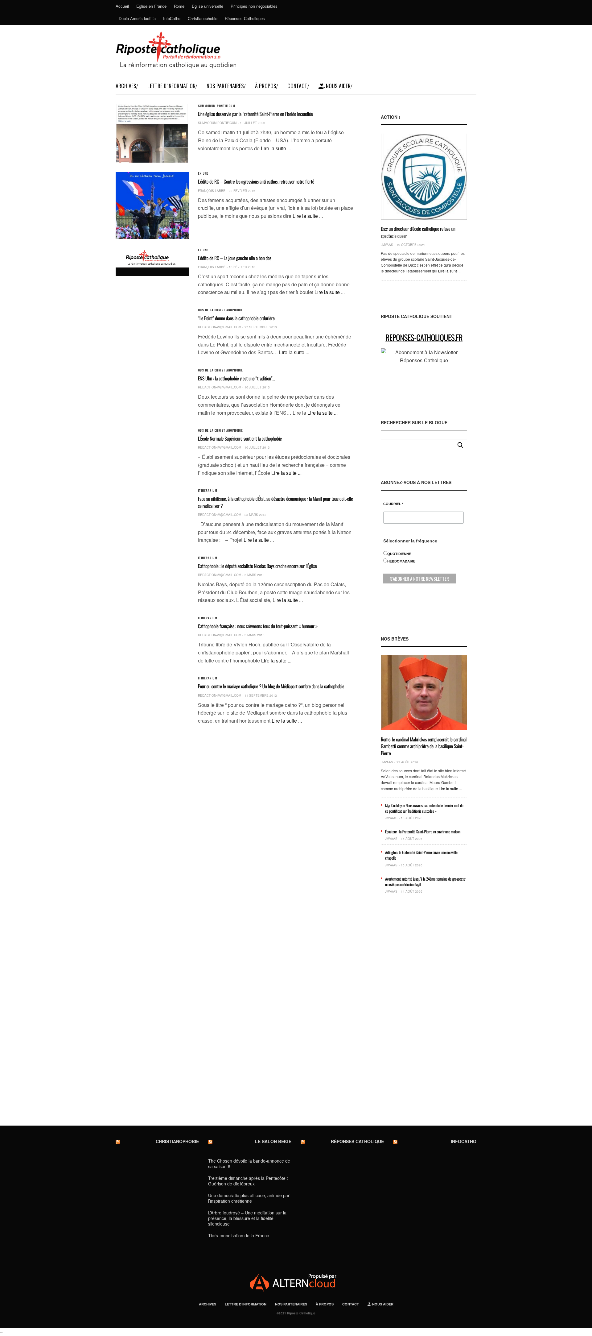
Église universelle (207, 6)
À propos (265, 86)
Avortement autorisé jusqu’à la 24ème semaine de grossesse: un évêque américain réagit (425, 881)
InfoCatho (171, 18)
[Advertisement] (424, 1014)
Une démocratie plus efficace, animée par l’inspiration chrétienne (249, 1198)
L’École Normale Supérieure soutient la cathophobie (240, 438)
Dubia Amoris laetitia (137, 18)
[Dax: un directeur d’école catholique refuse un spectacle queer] (424, 177)
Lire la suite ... (276, 148)
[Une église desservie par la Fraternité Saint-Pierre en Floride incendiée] (152, 133)
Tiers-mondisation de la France (238, 1235)
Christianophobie (202, 18)
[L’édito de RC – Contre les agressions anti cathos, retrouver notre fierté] (152, 205)
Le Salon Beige (273, 1141)
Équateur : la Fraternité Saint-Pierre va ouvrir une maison (422, 831)
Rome (179, 6)
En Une (203, 173)
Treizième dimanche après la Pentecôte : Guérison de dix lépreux (248, 1181)
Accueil (122, 6)
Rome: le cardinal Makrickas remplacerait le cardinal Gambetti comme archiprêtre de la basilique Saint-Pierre (424, 746)
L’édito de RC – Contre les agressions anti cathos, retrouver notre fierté (256, 181)
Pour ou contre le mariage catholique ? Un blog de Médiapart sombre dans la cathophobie (271, 686)
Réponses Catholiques (245, 18)
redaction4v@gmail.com (219, 327)
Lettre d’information (171, 86)
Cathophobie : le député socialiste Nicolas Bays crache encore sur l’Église (257, 566)
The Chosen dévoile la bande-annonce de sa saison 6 (249, 1163)
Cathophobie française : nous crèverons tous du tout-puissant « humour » (258, 626)
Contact (297, 86)
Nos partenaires (225, 86)
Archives (126, 86)
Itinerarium (207, 490)
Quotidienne (399, 554)
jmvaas (387, 245)
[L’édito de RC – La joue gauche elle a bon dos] (152, 258)
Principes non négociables (254, 6)
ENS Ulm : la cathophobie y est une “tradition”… (236, 378)
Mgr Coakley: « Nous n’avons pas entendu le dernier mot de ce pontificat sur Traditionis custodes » (424, 808)
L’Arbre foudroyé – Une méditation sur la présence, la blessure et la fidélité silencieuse (247, 1218)
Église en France (151, 6)
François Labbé (211, 191)
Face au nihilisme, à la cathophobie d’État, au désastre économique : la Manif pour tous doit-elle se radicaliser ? (275, 502)
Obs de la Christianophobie (220, 310)
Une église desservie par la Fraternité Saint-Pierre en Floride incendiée (255, 114)
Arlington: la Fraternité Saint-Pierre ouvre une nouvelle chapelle (421, 855)
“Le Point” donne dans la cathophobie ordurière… (237, 318)
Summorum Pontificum (216, 105)
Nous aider (338, 86)
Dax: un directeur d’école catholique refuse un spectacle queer (418, 232)
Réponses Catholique (357, 1141)
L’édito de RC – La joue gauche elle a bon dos (234, 258)
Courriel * (393, 504)
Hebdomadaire (401, 561)
